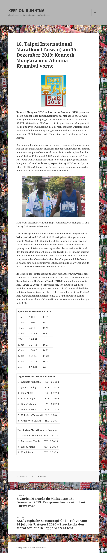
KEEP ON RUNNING (26, 10)
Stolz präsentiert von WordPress (31, 547)
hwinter (43, 476)
